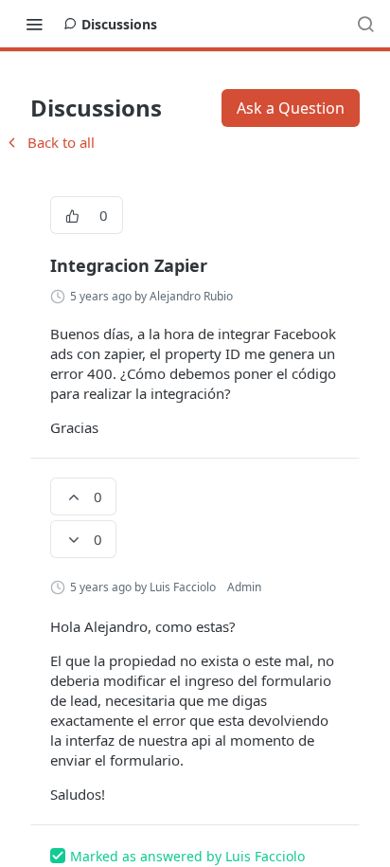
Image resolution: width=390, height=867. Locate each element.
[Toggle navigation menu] (34, 24)
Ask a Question (291, 108)
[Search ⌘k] (365, 24)
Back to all (49, 142)
